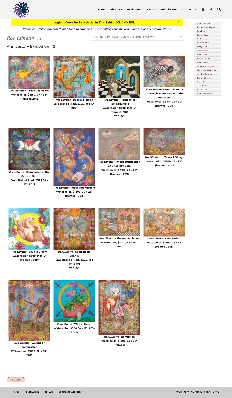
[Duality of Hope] (74, 77)
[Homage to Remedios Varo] (119, 77)
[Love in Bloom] (29, 229)
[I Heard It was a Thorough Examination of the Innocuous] (164, 72)
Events (151, 9)
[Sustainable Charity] (74, 229)
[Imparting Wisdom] (74, 157)
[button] (97, 22)
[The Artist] (164, 222)
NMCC (16, 392)
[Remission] (119, 307)
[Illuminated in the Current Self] (29, 149)
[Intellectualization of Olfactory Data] (119, 144)
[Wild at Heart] (74, 301)
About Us (116, 9)
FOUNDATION (32, 392)
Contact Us (189, 9)
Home (101, 9)
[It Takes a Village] (164, 141)
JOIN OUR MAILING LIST (71, 392)
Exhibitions (134, 9)
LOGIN (16, 379)
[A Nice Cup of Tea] (29, 72)
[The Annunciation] (119, 222)
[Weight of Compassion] (29, 310)
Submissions (168, 9)
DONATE (48, 392)
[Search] (217, 9)
